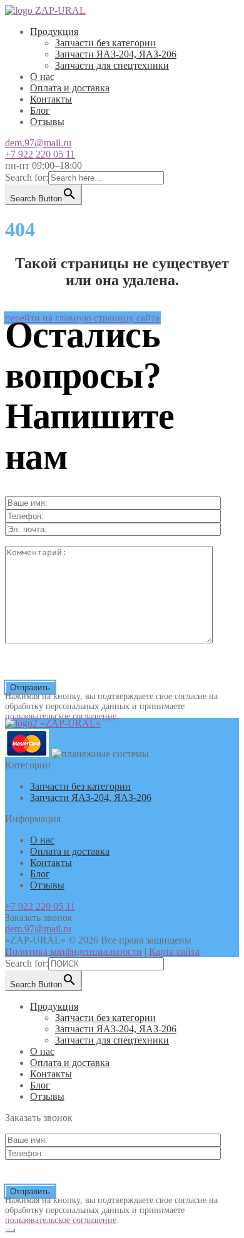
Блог (40, 110)
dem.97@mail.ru (38, 143)
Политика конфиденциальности (73, 951)
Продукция (54, 31)
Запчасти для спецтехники (112, 65)
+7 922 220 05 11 (40, 154)
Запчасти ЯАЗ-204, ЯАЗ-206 (115, 54)
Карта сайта (174, 951)
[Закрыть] (10, 1230)
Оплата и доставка (69, 88)
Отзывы (47, 121)
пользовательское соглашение (60, 716)
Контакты (51, 99)
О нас (42, 76)
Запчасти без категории (105, 43)
